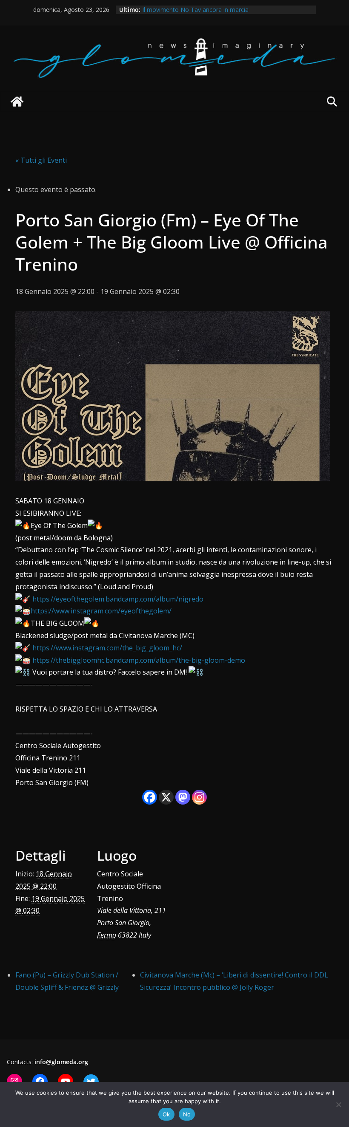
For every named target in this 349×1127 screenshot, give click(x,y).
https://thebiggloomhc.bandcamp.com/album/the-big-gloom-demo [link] (138, 660)
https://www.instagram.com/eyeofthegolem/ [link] (101, 611)
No (187, 1114)
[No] (338, 1104)
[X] (166, 797)
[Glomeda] (17, 101)
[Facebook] (149, 797)
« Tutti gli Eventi (41, 160)
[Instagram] (199, 797)
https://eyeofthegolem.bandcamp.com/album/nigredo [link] (117, 599)
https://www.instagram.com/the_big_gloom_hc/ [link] (107, 647)
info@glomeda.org (61, 1062)
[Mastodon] (182, 797)
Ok (166, 1114)
